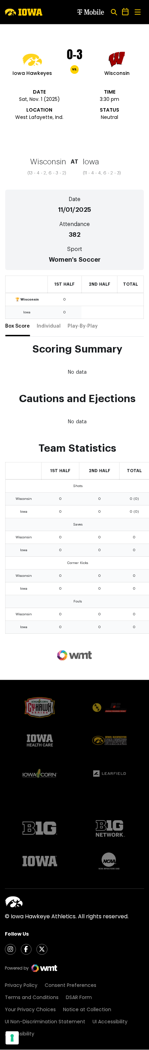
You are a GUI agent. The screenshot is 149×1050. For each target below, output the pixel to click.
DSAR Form (79, 997)
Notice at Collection (87, 1009)
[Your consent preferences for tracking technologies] (12, 1037)
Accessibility (19, 1033)
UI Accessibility (110, 1021)
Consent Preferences (70, 985)
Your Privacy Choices (30, 1009)
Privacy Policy (21, 985)
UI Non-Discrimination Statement (45, 1021)
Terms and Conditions (32, 997)
